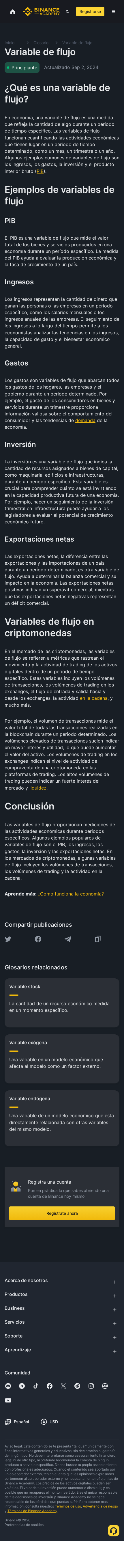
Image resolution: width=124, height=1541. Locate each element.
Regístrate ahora (62, 1213)
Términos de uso (68, 1506)
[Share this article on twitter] (8, 939)
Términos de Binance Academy (32, 1511)
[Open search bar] (65, 11)
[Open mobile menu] (113, 11)
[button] (113, 11)
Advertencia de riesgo (100, 1506)
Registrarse (90, 11)
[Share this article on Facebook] (38, 939)
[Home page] (41, 11)
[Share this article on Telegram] (67, 939)
